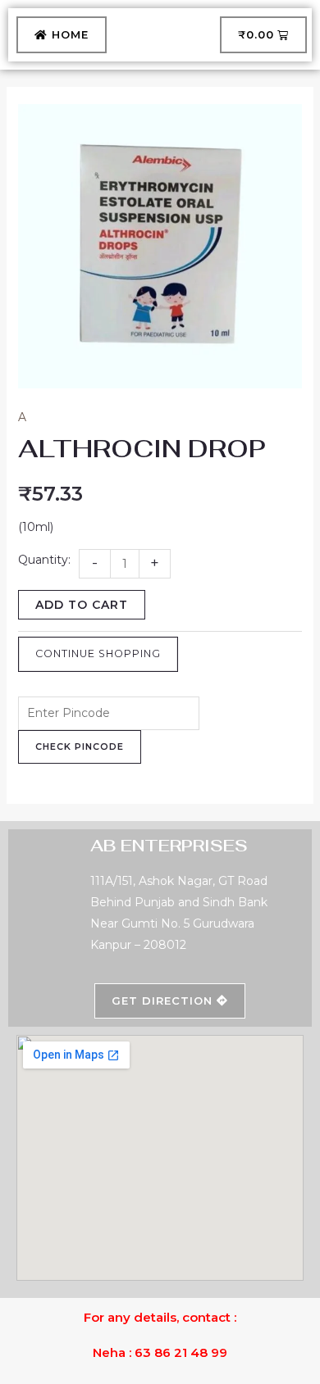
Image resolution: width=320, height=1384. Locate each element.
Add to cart (81, 604)
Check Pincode (79, 746)
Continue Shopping (98, 653)
